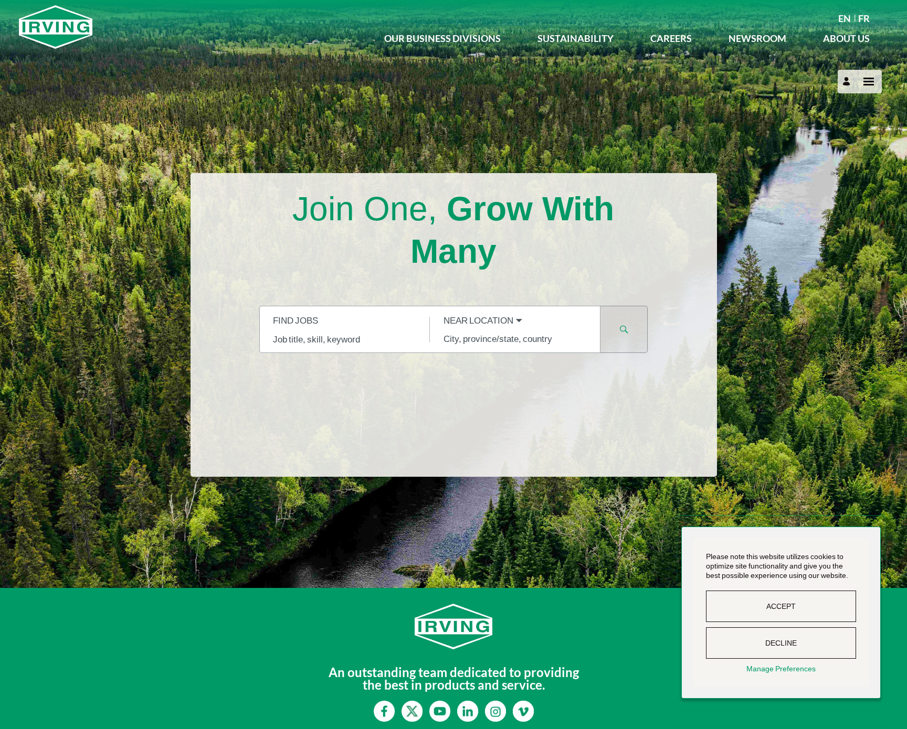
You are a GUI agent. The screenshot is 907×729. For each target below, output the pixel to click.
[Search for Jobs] (624, 329)
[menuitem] (844, 17)
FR (864, 18)
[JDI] (192, 27)
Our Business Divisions (442, 38)
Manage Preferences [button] (781, 668)
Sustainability (575, 38)
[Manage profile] (848, 81)
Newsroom (757, 38)
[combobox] (344, 339)
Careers (671, 38)
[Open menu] (869, 81)
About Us (846, 38)
